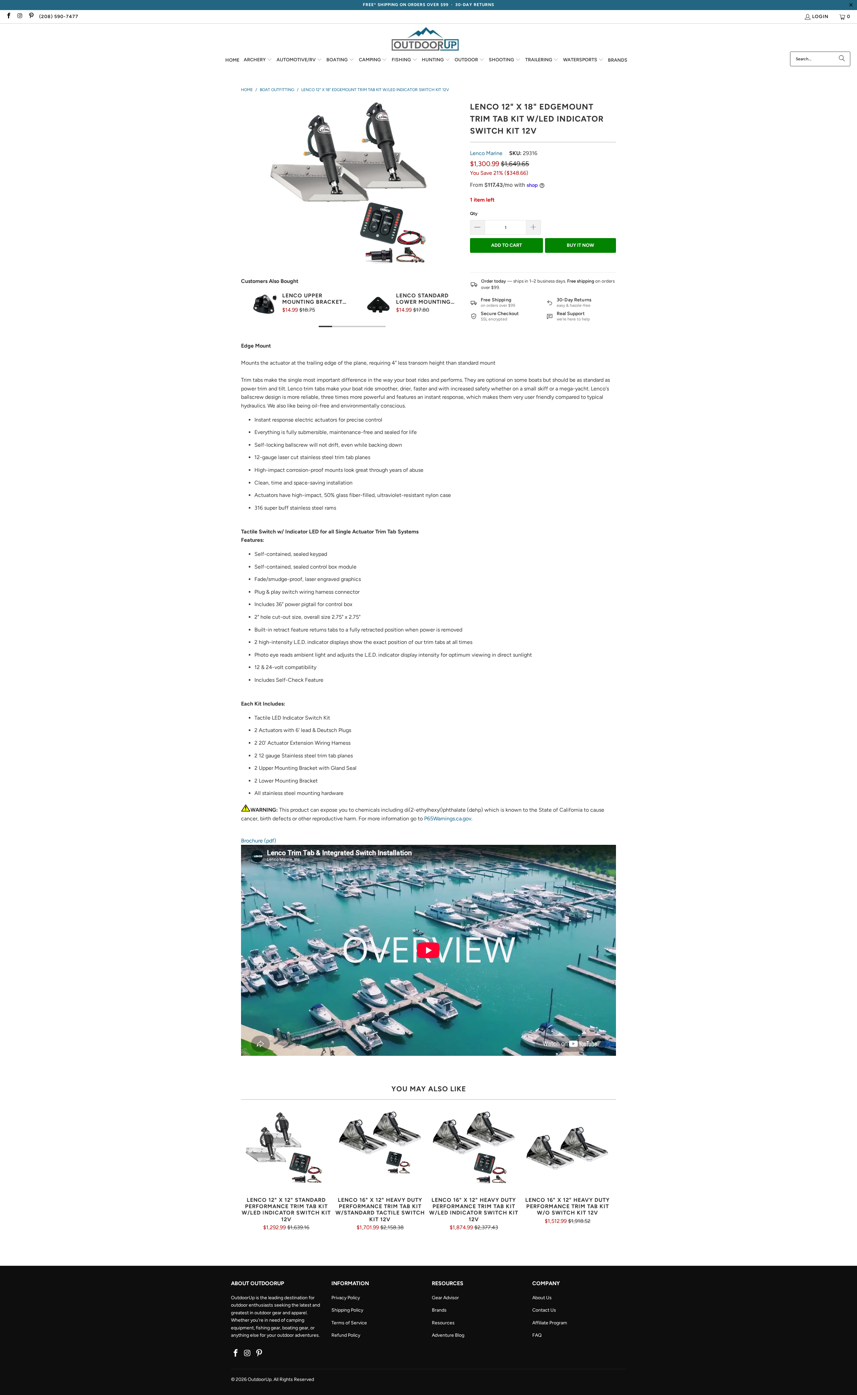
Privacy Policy (345, 1298)
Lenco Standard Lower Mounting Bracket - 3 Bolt (423, 298)
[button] (258, 60)
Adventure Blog (448, 1335)
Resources (443, 1323)
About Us (542, 1298)
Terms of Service (349, 1323)
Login (820, 16)
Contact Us (544, 1310)
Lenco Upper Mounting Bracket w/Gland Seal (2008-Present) (315, 298)
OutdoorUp (259, 1379)
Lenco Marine (486, 153)
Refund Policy (345, 1335)
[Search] (842, 59)
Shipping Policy (347, 1310)
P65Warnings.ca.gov (447, 818)
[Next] (450, 317)
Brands (439, 1310)
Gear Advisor (445, 1298)
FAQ (537, 1335)
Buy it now (580, 245)
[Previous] (254, 317)
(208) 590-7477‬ (58, 16)
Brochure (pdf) (258, 840)
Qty (473, 213)
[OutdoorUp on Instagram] (19, 16)
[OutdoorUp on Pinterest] (30, 16)
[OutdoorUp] (425, 39)
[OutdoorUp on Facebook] (8, 16)
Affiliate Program (549, 1323)
